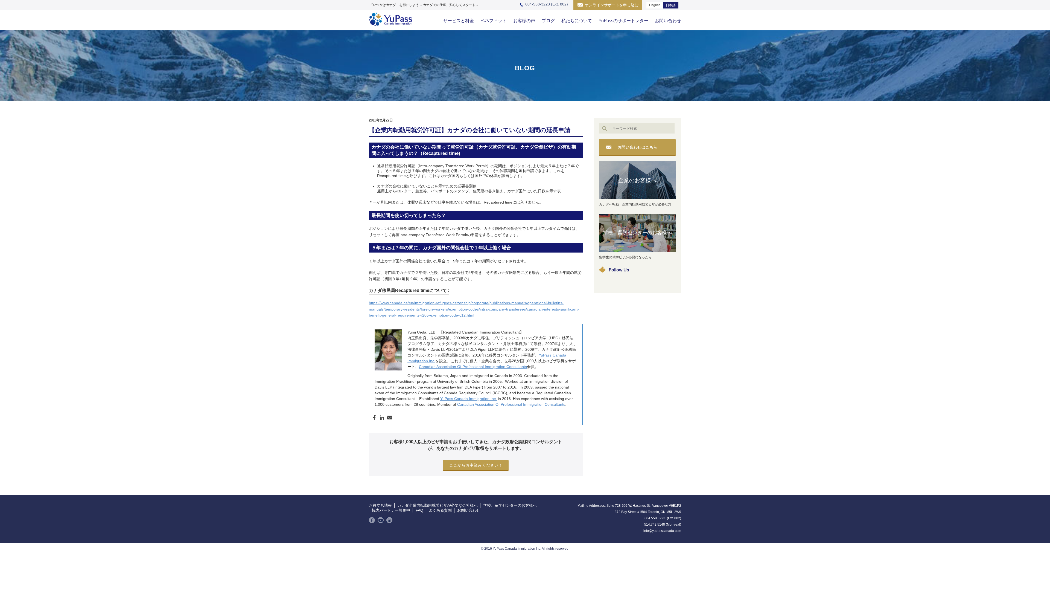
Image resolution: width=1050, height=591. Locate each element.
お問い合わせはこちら (637, 147)
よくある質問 (440, 510)
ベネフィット (493, 20)
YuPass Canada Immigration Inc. (468, 398)
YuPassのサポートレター (623, 20)
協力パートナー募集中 (391, 510)
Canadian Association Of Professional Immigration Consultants (473, 366)
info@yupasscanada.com (662, 531)
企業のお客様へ (637, 180)
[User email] (389, 418)
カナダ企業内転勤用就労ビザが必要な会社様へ (437, 505)
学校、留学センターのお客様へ (637, 232)
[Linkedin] (382, 418)
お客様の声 (524, 20)
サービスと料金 (458, 20)
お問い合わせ (668, 20)
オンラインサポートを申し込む (611, 5)
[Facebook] (374, 418)
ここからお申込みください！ (476, 465)
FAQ (419, 510)
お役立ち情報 (380, 505)
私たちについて (576, 20)
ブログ (548, 20)
